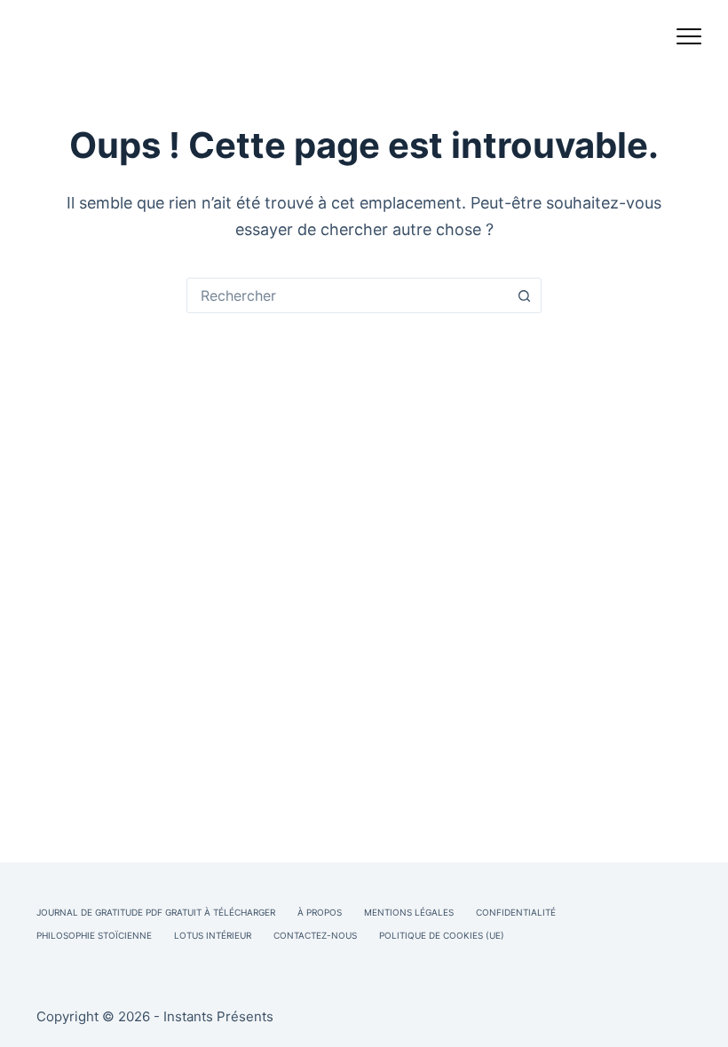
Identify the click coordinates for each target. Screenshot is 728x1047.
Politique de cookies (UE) (441, 935)
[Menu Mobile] (689, 40)
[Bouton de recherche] (524, 295)
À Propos (319, 912)
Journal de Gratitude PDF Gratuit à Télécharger (155, 912)
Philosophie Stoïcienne (94, 935)
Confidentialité (516, 912)
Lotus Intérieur (212, 935)
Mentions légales (409, 912)
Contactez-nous (315, 935)
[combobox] (347, 295)
